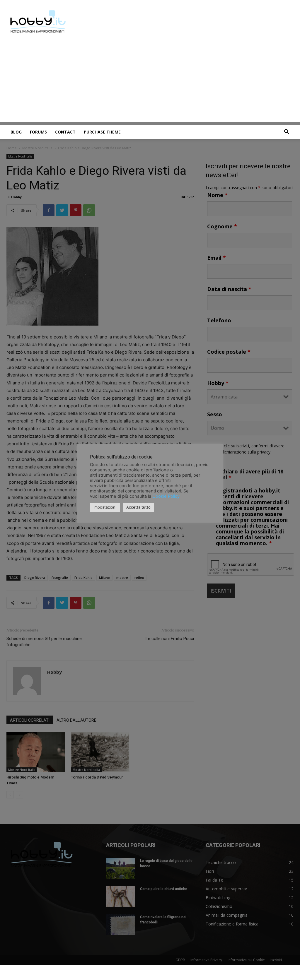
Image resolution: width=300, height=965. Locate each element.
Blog (16, 132)
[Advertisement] (150, 81)
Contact (65, 132)
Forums (38, 132)
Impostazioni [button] (104, 507)
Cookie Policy (166, 496)
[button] (286, 132)
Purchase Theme (102, 132)
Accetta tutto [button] (138, 507)
